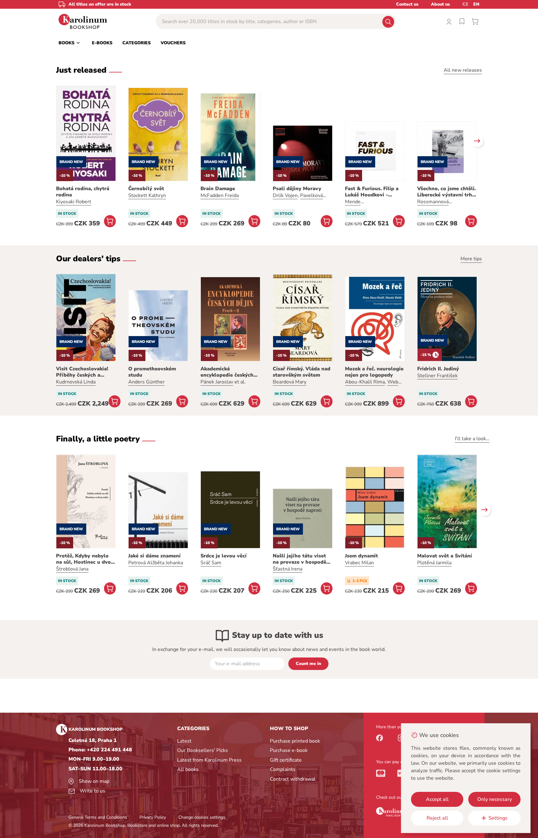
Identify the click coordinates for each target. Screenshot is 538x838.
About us (440, 4)
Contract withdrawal (292, 779)
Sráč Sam (211, 562)
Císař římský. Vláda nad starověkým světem (301, 372)
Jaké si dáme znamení (154, 556)
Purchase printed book (295, 741)
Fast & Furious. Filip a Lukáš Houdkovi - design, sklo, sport (372, 191)
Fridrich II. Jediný (438, 369)
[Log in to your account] (449, 21)
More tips (471, 258)
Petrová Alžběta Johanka (155, 562)
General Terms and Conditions (97, 817)
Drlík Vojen (285, 195)
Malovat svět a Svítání (444, 556)
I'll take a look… (472, 438)
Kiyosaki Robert (73, 201)
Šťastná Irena (287, 569)
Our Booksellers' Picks (202, 750)
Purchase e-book (289, 750)
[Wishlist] (462, 21)
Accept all (437, 799)
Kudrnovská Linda (76, 381)
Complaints (282, 769)
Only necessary (494, 799)
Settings (497, 818)
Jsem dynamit (361, 556)
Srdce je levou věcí (224, 556)
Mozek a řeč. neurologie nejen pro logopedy (374, 372)
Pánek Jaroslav (217, 381)
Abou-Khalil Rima (365, 381)
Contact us (407, 4)
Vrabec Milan (359, 562)
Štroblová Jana (72, 569)
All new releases (463, 70)
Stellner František (437, 375)
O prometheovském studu (152, 372)
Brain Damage (218, 188)
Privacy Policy (152, 817)
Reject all (437, 818)
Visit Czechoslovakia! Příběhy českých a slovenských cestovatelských (82, 372)
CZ (465, 4)
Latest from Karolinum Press (209, 760)
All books (188, 769)
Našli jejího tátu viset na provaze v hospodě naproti (299, 559)
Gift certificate (286, 760)
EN (476, 4)
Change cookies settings (201, 817)
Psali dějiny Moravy (297, 188)
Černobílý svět (146, 188)
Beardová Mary (289, 381)
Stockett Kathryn (147, 195)
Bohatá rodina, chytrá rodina (82, 191)
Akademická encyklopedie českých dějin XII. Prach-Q (227, 372)
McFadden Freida (220, 195)
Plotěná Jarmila (434, 562)
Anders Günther (146, 381)
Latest (184, 741)
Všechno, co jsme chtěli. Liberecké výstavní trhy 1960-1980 (446, 191)
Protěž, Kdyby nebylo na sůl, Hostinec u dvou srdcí (85, 559)
